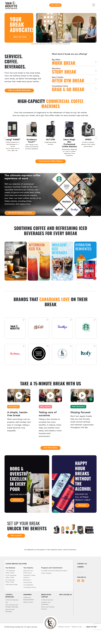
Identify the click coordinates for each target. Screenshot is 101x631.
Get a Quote (55, 5)
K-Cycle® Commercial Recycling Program (54, 570)
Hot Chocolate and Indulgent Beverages (12, 606)
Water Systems (28, 602)
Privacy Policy (64, 627)
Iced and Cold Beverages (10, 610)
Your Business (10, 568)
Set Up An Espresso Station (20, 213)
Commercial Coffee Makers (50, 161)
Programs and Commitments (51, 568)
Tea (7, 602)
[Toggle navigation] (94, 5)
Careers (80, 567)
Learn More (18, 42)
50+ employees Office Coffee (10, 581)
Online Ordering (46, 573)
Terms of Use (76, 627)
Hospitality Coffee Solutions (29, 576)
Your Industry (28, 568)
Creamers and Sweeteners (45, 603)
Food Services (27, 582)
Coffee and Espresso (12, 600)
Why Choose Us (65, 594)
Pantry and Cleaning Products (47, 608)
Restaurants (27, 580)
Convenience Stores (29, 587)
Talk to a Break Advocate (19, 90)
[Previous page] (5, 138)
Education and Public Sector (28, 572)
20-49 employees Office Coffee (11, 576)
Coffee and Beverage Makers (28, 598)
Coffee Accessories (47, 600)
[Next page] (96, 138)
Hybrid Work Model (11, 584)
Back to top (92, 627)
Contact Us (82, 564)
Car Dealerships (28, 585)
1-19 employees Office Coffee (10, 572)
